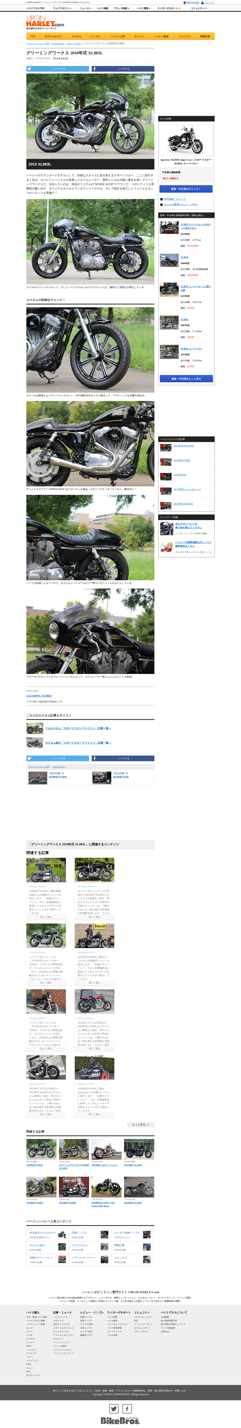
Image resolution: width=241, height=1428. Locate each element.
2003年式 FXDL (181, 460)
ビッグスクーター (61, 1331)
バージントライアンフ (63, 1353)
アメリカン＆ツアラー (63, 1335)
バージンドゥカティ (62, 1350)
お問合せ (165, 1331)
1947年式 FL (180, 474)
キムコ (29, 1368)
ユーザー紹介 (86, 1331)
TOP (32, 36)
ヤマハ (29, 1331)
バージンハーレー (61, 1342)
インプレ (96, 36)
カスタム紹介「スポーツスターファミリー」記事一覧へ (78, 742)
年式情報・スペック (175, 199)
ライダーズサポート (167, 8)
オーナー (139, 36)
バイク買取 (142, 8)
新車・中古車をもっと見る (186, 378)
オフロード (58, 1339)
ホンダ (29, 1328)
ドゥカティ (31, 1350)
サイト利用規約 (168, 1328)
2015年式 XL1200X (133, 1165)
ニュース (84, 8)
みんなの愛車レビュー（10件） (181, 204)
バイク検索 (102, 8)
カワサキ (30, 1339)
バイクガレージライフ (117, 1324)
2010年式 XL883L (34, 1165)
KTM (28, 1364)
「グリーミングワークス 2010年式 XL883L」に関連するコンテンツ (73, 844)
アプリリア (31, 1353)
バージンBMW (60, 1346)
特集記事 (205, 36)
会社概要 (165, 1317)
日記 (136, 1320)
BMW (28, 1346)
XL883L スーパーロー (192, 348)
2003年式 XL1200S (183, 445)
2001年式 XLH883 (34, 1203)
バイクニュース (60, 1317)
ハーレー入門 (117, 36)
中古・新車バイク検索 (36, 1317)
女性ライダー (86, 1328)
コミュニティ (198, 8)
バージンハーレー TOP (39, 767)
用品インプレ (86, 1320)
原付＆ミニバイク (61, 1324)
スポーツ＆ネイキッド (63, 1328)
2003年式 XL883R (183, 503)
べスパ (29, 1357)
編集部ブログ (86, 1335)
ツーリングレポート (143, 1324)
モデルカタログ (53, 36)
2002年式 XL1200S (133, 1203)
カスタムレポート (142, 1328)
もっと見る (138, 1124)
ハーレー (30, 1342)
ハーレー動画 (161, 36)
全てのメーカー (33, 1375)
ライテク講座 (86, 1324)
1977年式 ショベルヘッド (187, 489)
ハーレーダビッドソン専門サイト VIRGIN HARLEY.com (120, 1292)
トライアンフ (32, 1360)
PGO (28, 1371)
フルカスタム (58, 767)
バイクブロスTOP (35, 8)
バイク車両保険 (114, 1328)
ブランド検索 (120, 8)
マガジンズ (58, 1320)
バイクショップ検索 (35, 1324)
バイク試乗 (112, 1335)
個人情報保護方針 (169, 1320)
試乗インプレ (86, 1317)
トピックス (185, 36)
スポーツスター (74, 43)
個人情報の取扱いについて (173, 1324)
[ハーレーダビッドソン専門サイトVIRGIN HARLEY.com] (45, 21)
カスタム (77, 36)
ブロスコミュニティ (143, 1317)
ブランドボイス (141, 1331)
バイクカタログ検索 (35, 1320)
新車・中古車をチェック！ (186, 189)
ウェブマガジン (61, 8)
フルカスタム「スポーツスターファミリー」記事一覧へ (78, 728)
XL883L (185, 257)
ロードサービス (114, 1331)
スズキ (29, 1335)
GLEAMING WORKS (39, 695)
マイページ (209, 2)
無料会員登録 (193, 2)
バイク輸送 (112, 1320)
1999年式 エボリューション (104, 1165)
